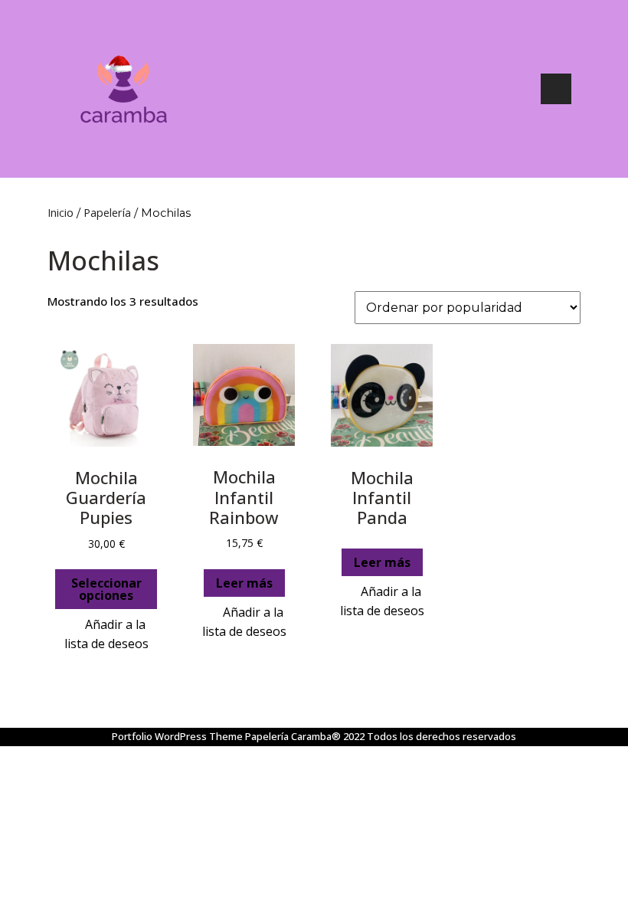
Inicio (60, 212)
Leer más (244, 583)
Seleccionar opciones (106, 589)
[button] (106, 634)
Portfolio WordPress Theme (177, 736)
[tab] (556, 89)
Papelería (107, 212)
